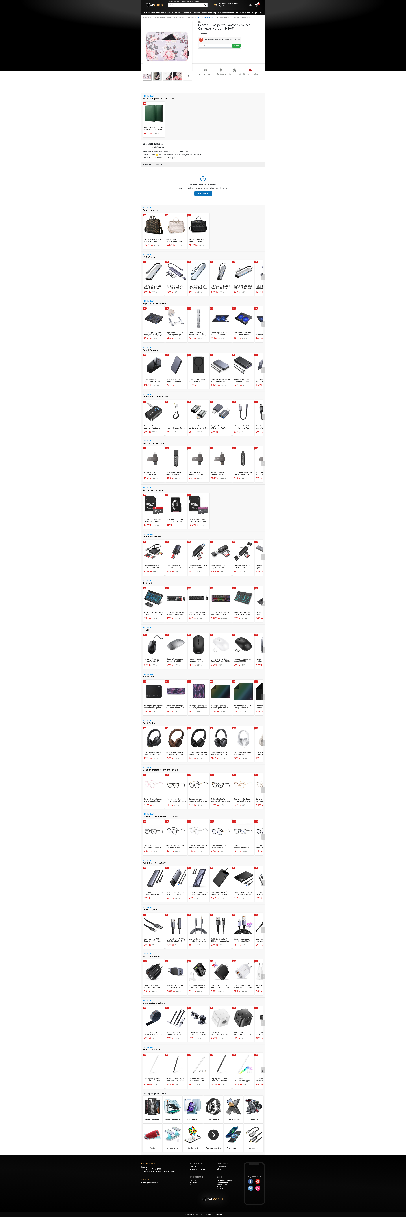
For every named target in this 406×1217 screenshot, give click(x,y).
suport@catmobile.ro (149, 1183)
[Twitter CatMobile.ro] (251, 1188)
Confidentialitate (223, 1182)
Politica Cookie (223, 1184)
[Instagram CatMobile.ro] (257, 1188)
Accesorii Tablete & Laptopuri (163, 17)
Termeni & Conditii (224, 1180)
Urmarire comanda (197, 1169)
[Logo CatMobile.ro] (154, 5)
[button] (263, 277)
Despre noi (221, 1167)
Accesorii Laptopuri (179, 17)
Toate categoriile (148, 17)
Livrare (193, 1180)
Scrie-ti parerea (203, 193)
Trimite (236, 46)
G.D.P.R (220, 1189)
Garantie (193, 1182)
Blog (219, 1169)
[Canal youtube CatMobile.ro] (257, 1181)
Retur (192, 1184)
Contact (193, 1167)
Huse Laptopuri (191, 17)
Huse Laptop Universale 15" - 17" (207, 17)
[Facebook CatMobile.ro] (251, 1181)
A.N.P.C (220, 1187)
